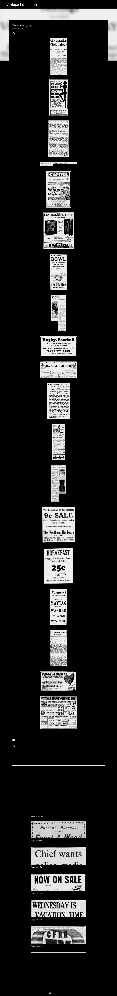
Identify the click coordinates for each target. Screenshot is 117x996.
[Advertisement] (58, 789)
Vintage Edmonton (21, 4)
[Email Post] (13, 741)
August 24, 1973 (36, 893)
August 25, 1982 (36, 867)
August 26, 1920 (36, 919)
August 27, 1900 (36, 841)
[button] (13, 33)
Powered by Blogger (59, 993)
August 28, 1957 (36, 946)
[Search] (40, 4)
